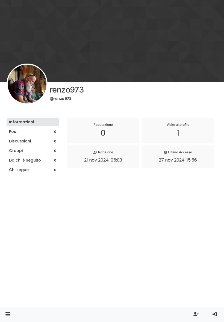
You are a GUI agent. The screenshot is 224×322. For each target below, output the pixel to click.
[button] (7, 314)
